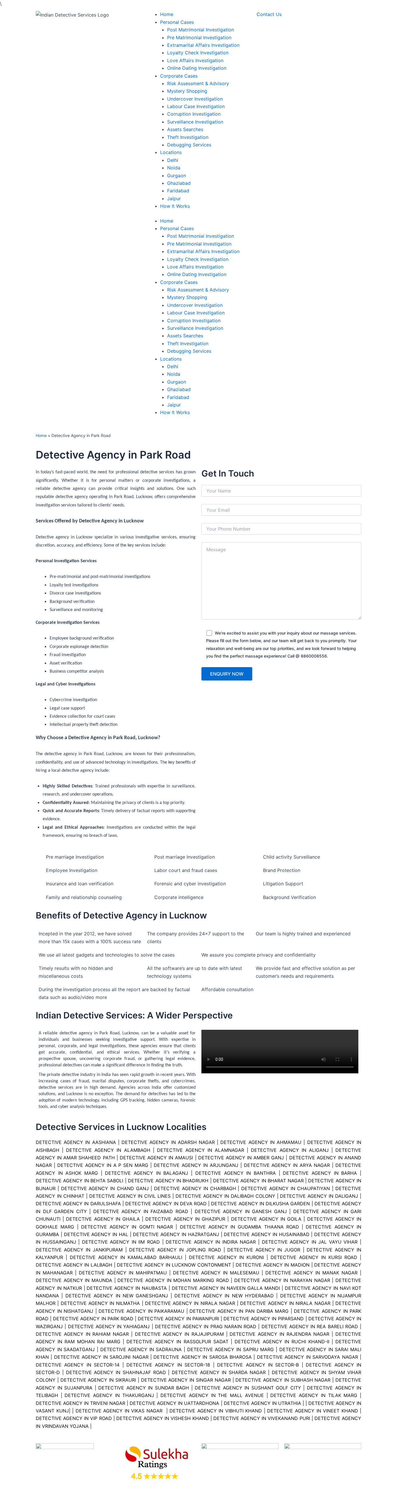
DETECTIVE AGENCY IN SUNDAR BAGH (143, 1388)
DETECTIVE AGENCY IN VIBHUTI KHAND (215, 1411)
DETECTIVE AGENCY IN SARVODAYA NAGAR (307, 1357)
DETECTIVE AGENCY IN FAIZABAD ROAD (140, 1211)
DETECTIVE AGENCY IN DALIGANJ (319, 1196)
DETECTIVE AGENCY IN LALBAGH (74, 1265)
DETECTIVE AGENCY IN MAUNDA (74, 1280)
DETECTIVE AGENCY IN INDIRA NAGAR (211, 1242)
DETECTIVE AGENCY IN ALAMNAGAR (200, 1150)
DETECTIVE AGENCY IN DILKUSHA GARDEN (260, 1203)
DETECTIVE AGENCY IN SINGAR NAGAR (186, 1380)
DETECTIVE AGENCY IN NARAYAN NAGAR (282, 1280)
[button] (177, 22)
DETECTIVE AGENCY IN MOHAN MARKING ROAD (173, 1280)
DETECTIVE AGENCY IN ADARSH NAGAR (168, 1142)
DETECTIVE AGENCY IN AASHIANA (76, 1142)
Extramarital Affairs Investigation (203, 251)
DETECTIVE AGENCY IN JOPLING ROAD (175, 1250)
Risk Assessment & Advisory (198, 290)
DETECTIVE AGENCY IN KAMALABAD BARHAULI (126, 1257)
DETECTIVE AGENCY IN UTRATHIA (262, 1403)
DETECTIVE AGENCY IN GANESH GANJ (241, 1211)
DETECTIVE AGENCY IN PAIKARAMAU (141, 1311)
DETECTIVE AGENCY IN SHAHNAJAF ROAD (115, 1372)
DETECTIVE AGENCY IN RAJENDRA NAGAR (279, 1334)
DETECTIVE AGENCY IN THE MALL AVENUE (212, 1395)
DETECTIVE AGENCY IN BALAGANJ (146, 1173)
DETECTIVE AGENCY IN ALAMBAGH (108, 1150)
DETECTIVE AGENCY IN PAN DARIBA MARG (239, 1311)
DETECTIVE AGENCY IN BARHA (320, 1173)
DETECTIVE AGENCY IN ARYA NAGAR (287, 1165)
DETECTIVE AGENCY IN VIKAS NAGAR (119, 1411)
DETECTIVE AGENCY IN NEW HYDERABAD (224, 1296)
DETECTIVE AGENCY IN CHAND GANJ (105, 1188)
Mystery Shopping (187, 297)
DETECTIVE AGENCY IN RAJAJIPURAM (179, 1334)
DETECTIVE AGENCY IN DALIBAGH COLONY (225, 1196)
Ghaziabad (179, 389)
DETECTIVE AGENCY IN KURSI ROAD (314, 1257)
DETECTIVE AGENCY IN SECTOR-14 (77, 1365)
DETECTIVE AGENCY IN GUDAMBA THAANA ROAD (239, 1227)
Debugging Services (189, 351)
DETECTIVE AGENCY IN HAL (96, 1234)
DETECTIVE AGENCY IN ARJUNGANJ (196, 1165)
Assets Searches (185, 336)
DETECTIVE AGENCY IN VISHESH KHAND (162, 1418)
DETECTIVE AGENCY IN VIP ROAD (74, 1418)
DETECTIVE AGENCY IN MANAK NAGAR (311, 1273)
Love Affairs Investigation (195, 267)
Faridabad (178, 397)
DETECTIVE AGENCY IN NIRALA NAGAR (190, 1303)
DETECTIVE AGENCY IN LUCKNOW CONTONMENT (174, 1265)
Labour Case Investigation (196, 313)
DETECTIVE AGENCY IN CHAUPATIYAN (285, 1188)
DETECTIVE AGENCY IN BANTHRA (235, 1173)
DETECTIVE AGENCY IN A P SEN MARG (102, 1165)
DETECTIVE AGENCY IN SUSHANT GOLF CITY (248, 1388)
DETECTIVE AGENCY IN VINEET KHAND (312, 1411)
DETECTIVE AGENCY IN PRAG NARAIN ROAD (205, 1326)
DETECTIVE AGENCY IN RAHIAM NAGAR (82, 1334)
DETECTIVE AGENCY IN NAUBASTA (127, 1288)
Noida (173, 374)
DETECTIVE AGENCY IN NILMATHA (100, 1303)
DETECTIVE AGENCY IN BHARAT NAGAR (258, 1180)
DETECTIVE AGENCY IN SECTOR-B (258, 1365)
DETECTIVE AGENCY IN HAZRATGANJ (176, 1234)
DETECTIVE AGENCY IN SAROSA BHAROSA (202, 1357)
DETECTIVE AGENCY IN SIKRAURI (98, 1380)
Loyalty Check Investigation (197, 259)
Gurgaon (176, 382)
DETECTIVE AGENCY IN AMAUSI (156, 1158)
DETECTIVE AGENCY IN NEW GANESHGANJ (116, 1296)
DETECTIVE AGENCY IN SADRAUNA (141, 1349)
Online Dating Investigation (196, 274)
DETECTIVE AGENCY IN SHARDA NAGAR (219, 1372)
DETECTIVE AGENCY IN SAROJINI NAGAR (101, 1357)
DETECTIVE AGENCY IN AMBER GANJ (241, 1158)
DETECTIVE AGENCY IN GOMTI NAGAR (127, 1227)
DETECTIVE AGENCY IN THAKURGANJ (109, 1395)
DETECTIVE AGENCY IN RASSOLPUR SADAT (177, 1341)
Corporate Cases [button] (179, 282)
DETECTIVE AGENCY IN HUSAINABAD (266, 1234)
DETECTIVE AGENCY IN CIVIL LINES (130, 1196)
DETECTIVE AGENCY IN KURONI (226, 1257)
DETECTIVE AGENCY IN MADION (273, 1265)
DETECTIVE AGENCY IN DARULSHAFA (78, 1203)
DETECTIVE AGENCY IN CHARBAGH (195, 1188)
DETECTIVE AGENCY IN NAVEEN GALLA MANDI (226, 1288)
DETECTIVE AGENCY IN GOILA (266, 1219)
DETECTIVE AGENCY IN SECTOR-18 (168, 1365)
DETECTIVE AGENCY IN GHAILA (103, 1219)
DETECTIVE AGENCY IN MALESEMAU (216, 1273)
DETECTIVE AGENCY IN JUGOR (264, 1250)
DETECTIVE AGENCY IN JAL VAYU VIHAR (310, 1242)
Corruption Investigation (194, 320)
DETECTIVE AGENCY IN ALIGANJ (289, 1150)
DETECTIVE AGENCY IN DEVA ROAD (166, 1203)
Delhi (172, 366)
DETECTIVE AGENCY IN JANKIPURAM (79, 1250)
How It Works (175, 412)
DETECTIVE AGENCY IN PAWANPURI (178, 1318)
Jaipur (174, 405)
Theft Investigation (187, 343)
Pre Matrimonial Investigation (199, 244)
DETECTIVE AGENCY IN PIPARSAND (263, 1318)
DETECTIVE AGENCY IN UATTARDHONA (174, 1403)
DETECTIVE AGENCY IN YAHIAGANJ (109, 1326)
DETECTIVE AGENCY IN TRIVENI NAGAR (80, 1403)
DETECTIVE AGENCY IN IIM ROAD (121, 1242)
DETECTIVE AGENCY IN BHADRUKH (168, 1180)
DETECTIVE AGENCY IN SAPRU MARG (230, 1349)
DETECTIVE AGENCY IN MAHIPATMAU (123, 1273)
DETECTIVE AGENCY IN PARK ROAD (93, 1318)
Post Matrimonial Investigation (200, 236)
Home (166, 221)
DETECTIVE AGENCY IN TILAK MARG (313, 1395)
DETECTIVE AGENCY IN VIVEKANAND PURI (261, 1418)
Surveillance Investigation (195, 328)
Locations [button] (171, 359)
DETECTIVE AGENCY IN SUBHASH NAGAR (282, 1380)
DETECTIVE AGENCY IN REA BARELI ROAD (310, 1326)
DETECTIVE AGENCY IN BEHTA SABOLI (79, 1180)
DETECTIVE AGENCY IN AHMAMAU (260, 1142)
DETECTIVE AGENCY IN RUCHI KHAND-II (282, 1341)
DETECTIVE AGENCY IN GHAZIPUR (185, 1219)
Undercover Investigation (195, 305)
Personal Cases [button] (177, 228)
